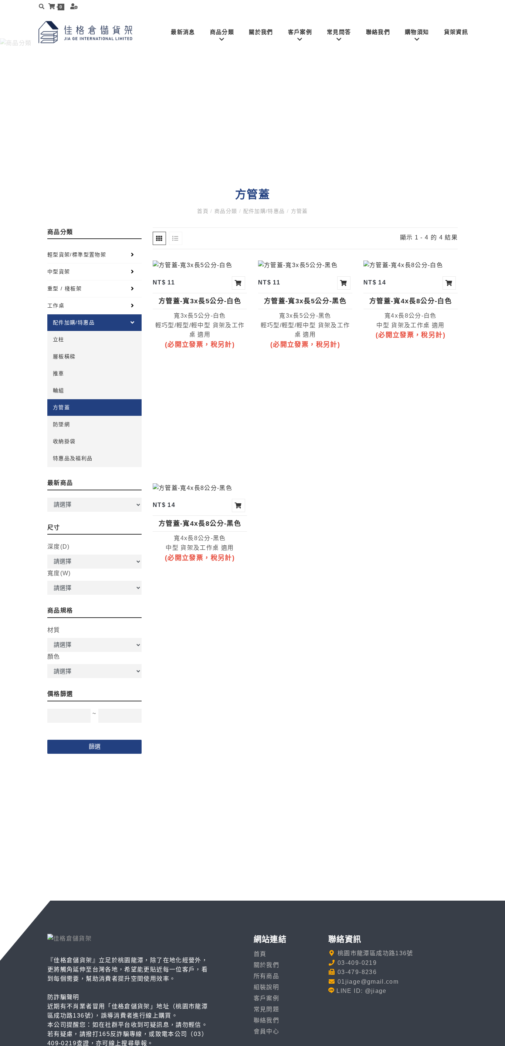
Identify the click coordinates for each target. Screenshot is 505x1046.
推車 (58, 373)
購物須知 (417, 32)
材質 (53, 630)
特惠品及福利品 (73, 458)
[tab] (159, 238)
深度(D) (58, 546)
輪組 (58, 390)
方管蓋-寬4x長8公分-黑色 (200, 523)
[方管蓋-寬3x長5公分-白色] (192, 265)
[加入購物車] (238, 283)
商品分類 (222, 32)
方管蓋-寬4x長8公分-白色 (410, 301)
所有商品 (266, 976)
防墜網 (61, 424)
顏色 (53, 656)
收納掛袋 (64, 441)
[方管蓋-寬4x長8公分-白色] (403, 265)
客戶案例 (300, 32)
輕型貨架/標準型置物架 (76, 255)
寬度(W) (59, 573)
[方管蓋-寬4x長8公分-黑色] (192, 487)
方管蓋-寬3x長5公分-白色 (200, 301)
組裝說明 (266, 987)
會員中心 (266, 1031)
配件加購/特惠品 (264, 211)
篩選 (95, 746)
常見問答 (339, 32)
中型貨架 (58, 272)
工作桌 (55, 305)
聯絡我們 (378, 32)
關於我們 (261, 32)
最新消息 (183, 32)
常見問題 (266, 1009)
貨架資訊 (456, 32)
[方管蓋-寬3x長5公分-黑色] (298, 265)
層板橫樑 (64, 356)
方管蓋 (298, 211)
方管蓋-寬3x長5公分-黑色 (305, 301)
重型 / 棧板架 (64, 288)
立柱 (58, 339)
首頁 (203, 211)
